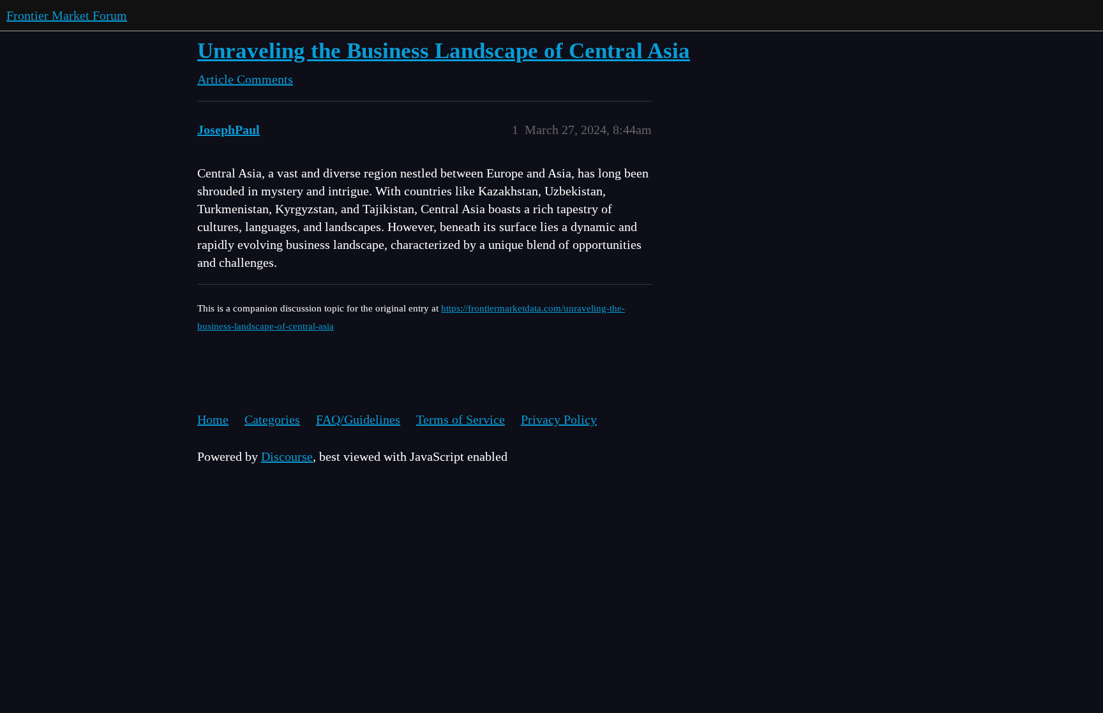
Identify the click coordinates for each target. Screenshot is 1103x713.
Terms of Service (460, 419)
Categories (272, 419)
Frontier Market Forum (66, 15)
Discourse (287, 456)
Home (213, 419)
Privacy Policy (559, 419)
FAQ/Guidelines (358, 419)
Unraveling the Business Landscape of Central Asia (443, 50)
